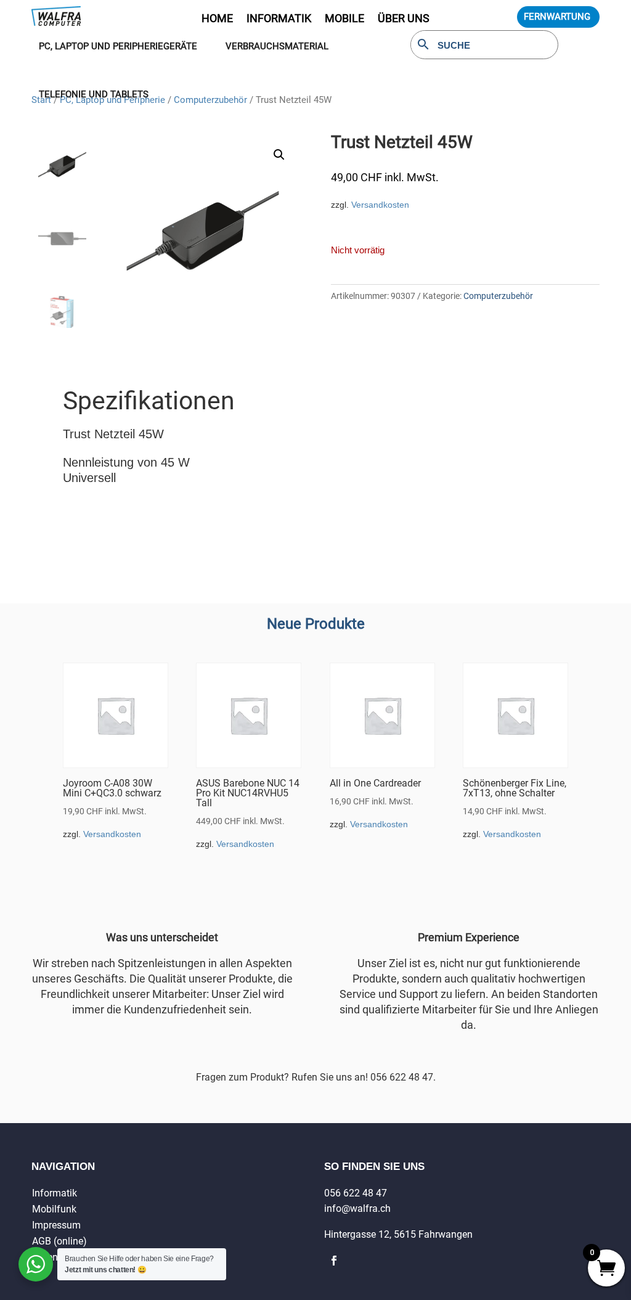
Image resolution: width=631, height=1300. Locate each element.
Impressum (56, 1225)
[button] (279, 155)
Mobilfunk (54, 1209)
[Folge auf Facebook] (334, 1260)
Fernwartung (557, 16)
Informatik (54, 1193)
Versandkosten (380, 205)
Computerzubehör (498, 296)
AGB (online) (59, 1241)
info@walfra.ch (357, 1208)
